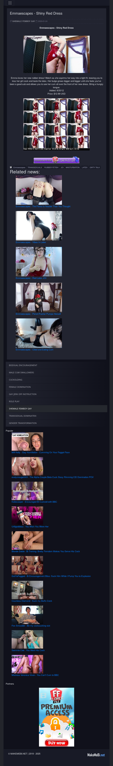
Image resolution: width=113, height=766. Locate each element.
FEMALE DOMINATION (20, 387)
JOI (62, 167)
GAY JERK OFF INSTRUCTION (22, 394)
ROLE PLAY (14, 401)
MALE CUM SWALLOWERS (21, 372)
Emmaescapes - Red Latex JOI (31, 277)
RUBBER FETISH (51, 167)
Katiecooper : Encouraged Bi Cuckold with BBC (34, 501)
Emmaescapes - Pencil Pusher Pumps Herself (38, 313)
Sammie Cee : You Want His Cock (28, 650)
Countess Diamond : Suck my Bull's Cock (32, 600)
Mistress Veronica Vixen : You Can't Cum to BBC (35, 674)
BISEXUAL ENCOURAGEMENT (23, 365)
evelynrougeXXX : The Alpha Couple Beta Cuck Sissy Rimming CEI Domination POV (53, 477)
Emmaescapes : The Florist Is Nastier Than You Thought (43, 206)
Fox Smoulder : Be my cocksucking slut (31, 625)
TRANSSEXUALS (35, 167)
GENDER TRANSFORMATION (23, 423)
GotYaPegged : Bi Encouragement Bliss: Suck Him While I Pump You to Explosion (51, 576)
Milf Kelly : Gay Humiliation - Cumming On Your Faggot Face (41, 452)
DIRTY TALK (95, 167)
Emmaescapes (19, 167)
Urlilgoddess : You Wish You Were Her (30, 526)
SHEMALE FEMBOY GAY (23, 21)
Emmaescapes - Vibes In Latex (31, 242)
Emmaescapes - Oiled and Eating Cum (34, 349)
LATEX (84, 167)
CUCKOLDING (15, 379)
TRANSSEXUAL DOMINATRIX (22, 415)
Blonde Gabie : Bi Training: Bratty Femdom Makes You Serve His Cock (46, 551)
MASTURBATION (73, 167)
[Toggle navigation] (10, 3)
